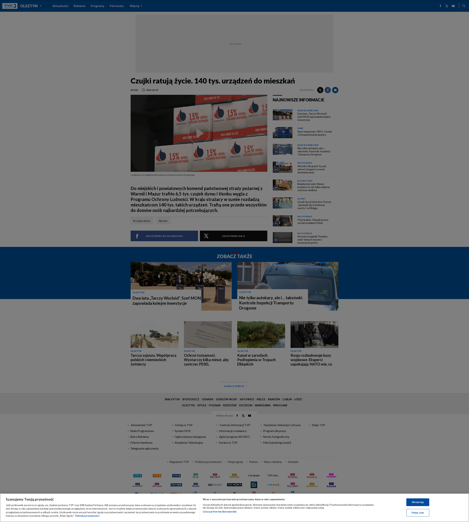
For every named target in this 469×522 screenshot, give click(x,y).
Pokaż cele (418, 512)
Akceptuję (418, 502)
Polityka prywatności (87, 515)
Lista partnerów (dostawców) (219, 511)
